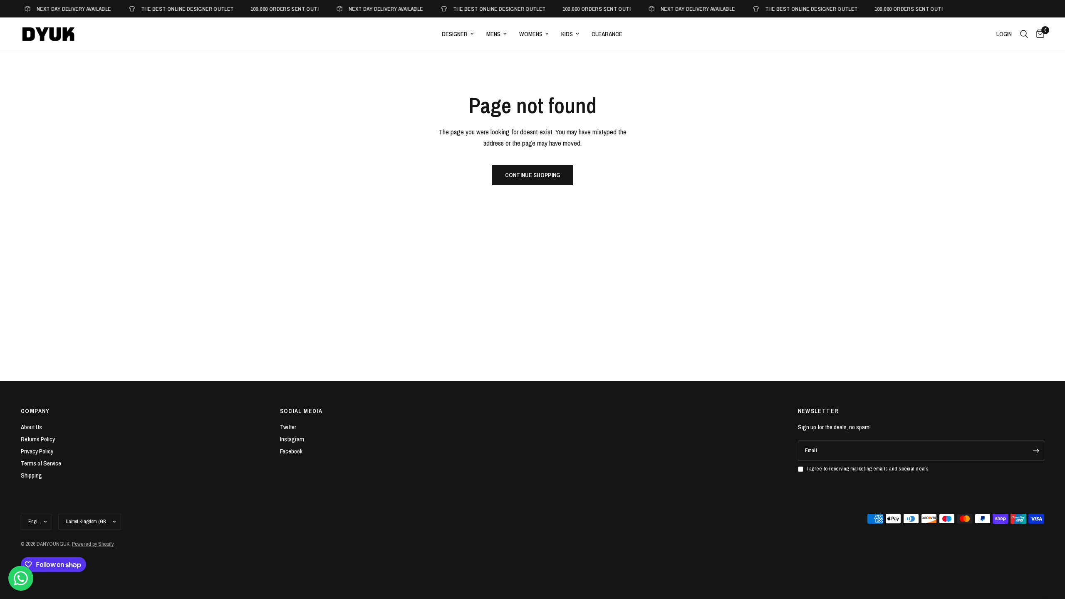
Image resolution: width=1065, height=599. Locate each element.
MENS (493, 34)
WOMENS (530, 34)
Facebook (291, 451)
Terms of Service (41, 463)
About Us (31, 427)
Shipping (31, 475)
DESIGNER (455, 34)
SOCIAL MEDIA (301, 411)
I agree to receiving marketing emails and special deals (868, 468)
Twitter (288, 427)
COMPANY (35, 411)
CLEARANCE (607, 34)
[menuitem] (458, 34)
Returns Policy (38, 439)
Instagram (292, 439)
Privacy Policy (37, 451)
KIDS (567, 34)
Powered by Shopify (93, 543)
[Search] (1024, 34)
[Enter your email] (1036, 450)
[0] (1038, 34)
